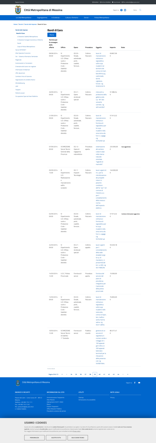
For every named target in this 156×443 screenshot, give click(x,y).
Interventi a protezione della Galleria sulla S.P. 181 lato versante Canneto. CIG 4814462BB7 (101, 99)
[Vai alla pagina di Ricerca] (140, 10)
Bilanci (49, 404)
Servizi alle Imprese (30, 24)
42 (109, 374)
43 (113, 374)
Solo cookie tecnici (78, 438)
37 (85, 374)
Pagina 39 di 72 (53, 374)
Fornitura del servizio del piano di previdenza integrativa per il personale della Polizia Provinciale (101, 282)
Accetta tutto (56, 438)
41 (104, 374)
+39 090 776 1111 (26, 402)
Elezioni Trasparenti (52, 406)
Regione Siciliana (19, 2)
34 (71, 374)
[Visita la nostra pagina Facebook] (121, 10)
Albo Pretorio (51, 400)
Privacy (112, 397)
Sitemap (81, 397)
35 (76, 374)
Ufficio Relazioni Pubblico (54, 409)
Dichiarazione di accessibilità (87, 400)
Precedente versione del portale (56, 411)
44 (118, 374)
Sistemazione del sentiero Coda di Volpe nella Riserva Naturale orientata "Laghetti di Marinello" (100, 155)
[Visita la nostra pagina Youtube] (124, 10)
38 (90, 374)
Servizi (21, 24)
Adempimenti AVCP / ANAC (55, 402)
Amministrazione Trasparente (55, 397)
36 (81, 374)
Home (15, 24)
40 (99, 374)
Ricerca (52, 35)
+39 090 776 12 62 (24, 404)
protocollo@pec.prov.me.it (26, 407)
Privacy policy (76, 431)
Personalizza (34, 438)
